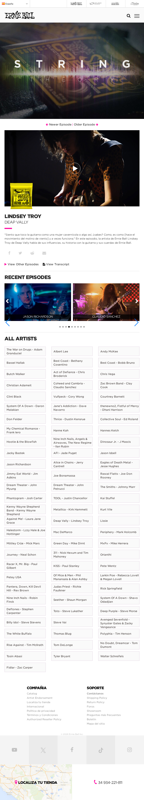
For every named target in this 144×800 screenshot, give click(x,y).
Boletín (91, 719)
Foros (90, 706)
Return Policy (95, 702)
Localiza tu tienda (38, 702)
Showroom (94, 710)
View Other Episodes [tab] (23, 264)
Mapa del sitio (96, 723)
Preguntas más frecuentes (104, 714)
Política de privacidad (41, 710)
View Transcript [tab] (57, 264)
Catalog (32, 693)
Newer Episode (59, 124)
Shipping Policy (97, 697)
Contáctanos (95, 693)
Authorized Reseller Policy (44, 719)
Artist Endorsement (39, 697)
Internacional (35, 706)
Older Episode (85, 124)
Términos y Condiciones (42, 714)
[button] (7, 322)
